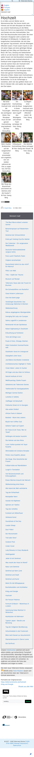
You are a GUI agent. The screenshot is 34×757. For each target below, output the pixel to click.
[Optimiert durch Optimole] (31, 754)
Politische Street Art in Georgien (16, 405)
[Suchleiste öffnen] (12, 1)
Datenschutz (17, 745)
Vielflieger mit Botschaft (13, 401)
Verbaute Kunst (10, 517)
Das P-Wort (9, 529)
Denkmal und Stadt (12, 575)
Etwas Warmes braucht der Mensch (17, 480)
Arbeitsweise (11, 650)
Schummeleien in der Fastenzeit (16, 631)
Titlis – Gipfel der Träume (14, 275)
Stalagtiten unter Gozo (13, 356)
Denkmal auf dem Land (13, 571)
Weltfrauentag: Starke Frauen (15, 380)
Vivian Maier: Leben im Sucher (16, 368)
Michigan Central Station (14, 393)
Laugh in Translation (12, 469)
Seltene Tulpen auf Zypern (14, 426)
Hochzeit (8, 595)
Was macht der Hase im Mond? (16, 562)
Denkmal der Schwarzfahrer (15, 235)
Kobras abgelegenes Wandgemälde (17, 312)
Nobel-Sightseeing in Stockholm (16, 329)
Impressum (23, 743)
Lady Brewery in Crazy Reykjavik (16, 550)
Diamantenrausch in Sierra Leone (17, 639)
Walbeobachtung (11, 308)
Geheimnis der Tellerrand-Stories (17, 384)
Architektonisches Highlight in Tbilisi (18, 364)
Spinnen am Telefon (12, 505)
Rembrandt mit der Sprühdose (16, 324)
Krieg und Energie (11, 591)
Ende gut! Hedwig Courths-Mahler (17, 239)
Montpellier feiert (11, 496)
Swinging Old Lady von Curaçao (16, 316)
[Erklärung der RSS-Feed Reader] (2, 671)
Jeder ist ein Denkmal (13, 558)
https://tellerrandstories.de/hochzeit (13, 682)
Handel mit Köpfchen (12, 501)
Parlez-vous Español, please (15, 455)
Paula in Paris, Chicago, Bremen (16, 341)
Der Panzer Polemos (12, 600)
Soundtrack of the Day (13, 521)
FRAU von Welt (10, 271)
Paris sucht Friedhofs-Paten (15, 256)
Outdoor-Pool (10, 542)
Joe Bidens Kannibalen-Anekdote (17, 360)
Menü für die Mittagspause (14, 583)
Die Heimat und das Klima (14, 440)
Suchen (28, 701)
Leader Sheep (10, 525)
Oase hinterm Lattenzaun (14, 293)
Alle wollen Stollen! (12, 409)
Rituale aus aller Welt (25, 686)
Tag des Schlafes (11, 509)
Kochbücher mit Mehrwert (14, 616)
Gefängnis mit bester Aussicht (16, 436)
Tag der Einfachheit (12, 492)
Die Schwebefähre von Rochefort (17, 289)
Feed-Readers (18, 671)
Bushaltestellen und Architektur (16, 587)
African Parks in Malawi (13, 413)
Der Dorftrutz (10, 643)
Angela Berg (7, 208)
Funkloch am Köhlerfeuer (14, 513)
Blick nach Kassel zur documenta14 (17, 635)
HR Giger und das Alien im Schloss (17, 372)
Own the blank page (12, 297)
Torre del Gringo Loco (13, 337)
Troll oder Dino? (10, 538)
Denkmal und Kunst (12, 579)
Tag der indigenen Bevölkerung (16, 627)
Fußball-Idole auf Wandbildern (16, 465)
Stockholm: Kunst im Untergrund (16, 351)
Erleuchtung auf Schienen (14, 333)
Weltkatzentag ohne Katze (14, 484)
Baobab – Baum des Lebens (15, 417)
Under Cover (9, 546)
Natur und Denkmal (12, 567)
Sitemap (16, 743)
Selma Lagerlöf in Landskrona (15, 320)
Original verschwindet (13, 260)
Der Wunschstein (11, 534)
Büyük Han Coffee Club (13, 422)
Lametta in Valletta (12, 397)
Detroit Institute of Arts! (13, 376)
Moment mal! (5, 12)
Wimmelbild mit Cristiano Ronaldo (17, 451)
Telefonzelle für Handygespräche (17, 389)
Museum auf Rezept (12, 279)
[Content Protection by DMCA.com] (5, 202)
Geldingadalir (10, 554)
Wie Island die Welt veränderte (16, 488)
